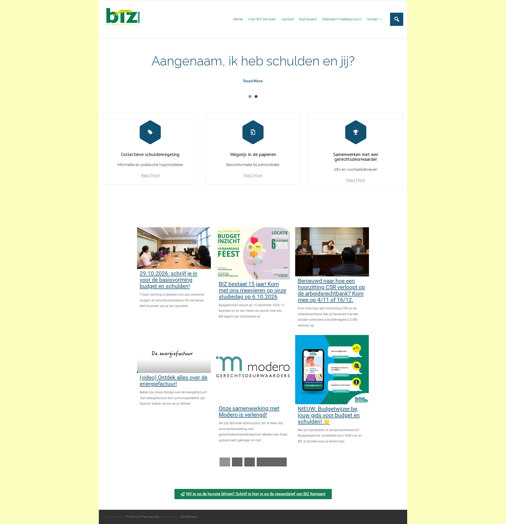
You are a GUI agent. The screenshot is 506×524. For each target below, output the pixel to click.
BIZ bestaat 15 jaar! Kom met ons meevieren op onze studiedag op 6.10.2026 (252, 290)
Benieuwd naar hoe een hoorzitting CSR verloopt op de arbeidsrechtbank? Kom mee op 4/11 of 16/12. (331, 290)
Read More (150, 175)
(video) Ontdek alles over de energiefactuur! (173, 380)
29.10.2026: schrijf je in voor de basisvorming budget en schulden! (168, 279)
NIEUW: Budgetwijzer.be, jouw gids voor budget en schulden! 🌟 (329, 415)
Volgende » (272, 462)
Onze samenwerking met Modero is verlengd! (249, 411)
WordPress (188, 517)
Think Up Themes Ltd (142, 517)
